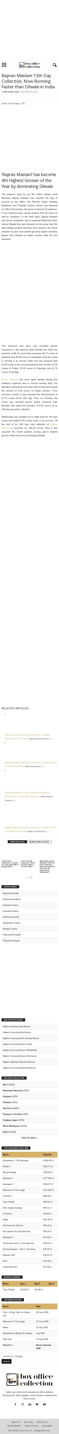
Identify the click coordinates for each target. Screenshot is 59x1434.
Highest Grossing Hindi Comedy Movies (21, 1038)
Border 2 (7, 1166)
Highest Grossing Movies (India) (17, 1044)
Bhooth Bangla (9, 1172)
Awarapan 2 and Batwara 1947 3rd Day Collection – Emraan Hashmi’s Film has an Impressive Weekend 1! (47, 866)
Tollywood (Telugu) (11, 940)
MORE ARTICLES (17, 842)
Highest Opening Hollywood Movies (19, 1062)
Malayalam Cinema (11, 923)
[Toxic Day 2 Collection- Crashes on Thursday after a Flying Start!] (10, 852)
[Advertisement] (29, 30)
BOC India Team (11, 92)
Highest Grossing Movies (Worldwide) (20, 1050)
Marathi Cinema (10, 929)
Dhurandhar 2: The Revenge (15, 1160)
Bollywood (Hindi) (11, 893)
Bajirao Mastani (10, 379)
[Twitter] (37, 1405)
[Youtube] (44, 1405)
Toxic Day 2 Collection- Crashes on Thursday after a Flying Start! (10, 864)
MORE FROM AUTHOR (39, 842)
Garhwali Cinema (10, 905)
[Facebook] (15, 1405)
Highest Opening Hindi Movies (16, 1026)
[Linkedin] (30, 1405)
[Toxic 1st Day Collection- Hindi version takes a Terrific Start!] (29, 852)
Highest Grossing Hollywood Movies (19, 1068)
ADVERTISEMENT (14, 1426)
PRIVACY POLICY (31, 1426)
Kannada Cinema (10, 911)
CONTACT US (42, 1422)
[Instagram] (22, 1405)
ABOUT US (16, 1422)
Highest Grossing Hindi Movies (17, 1032)
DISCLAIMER (47, 1426)
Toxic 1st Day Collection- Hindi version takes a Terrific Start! (28, 864)
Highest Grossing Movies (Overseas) (20, 1056)
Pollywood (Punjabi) (12, 935)
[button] (54, 65)
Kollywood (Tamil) (11, 917)
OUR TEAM (28, 1422)
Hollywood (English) (12, 899)
